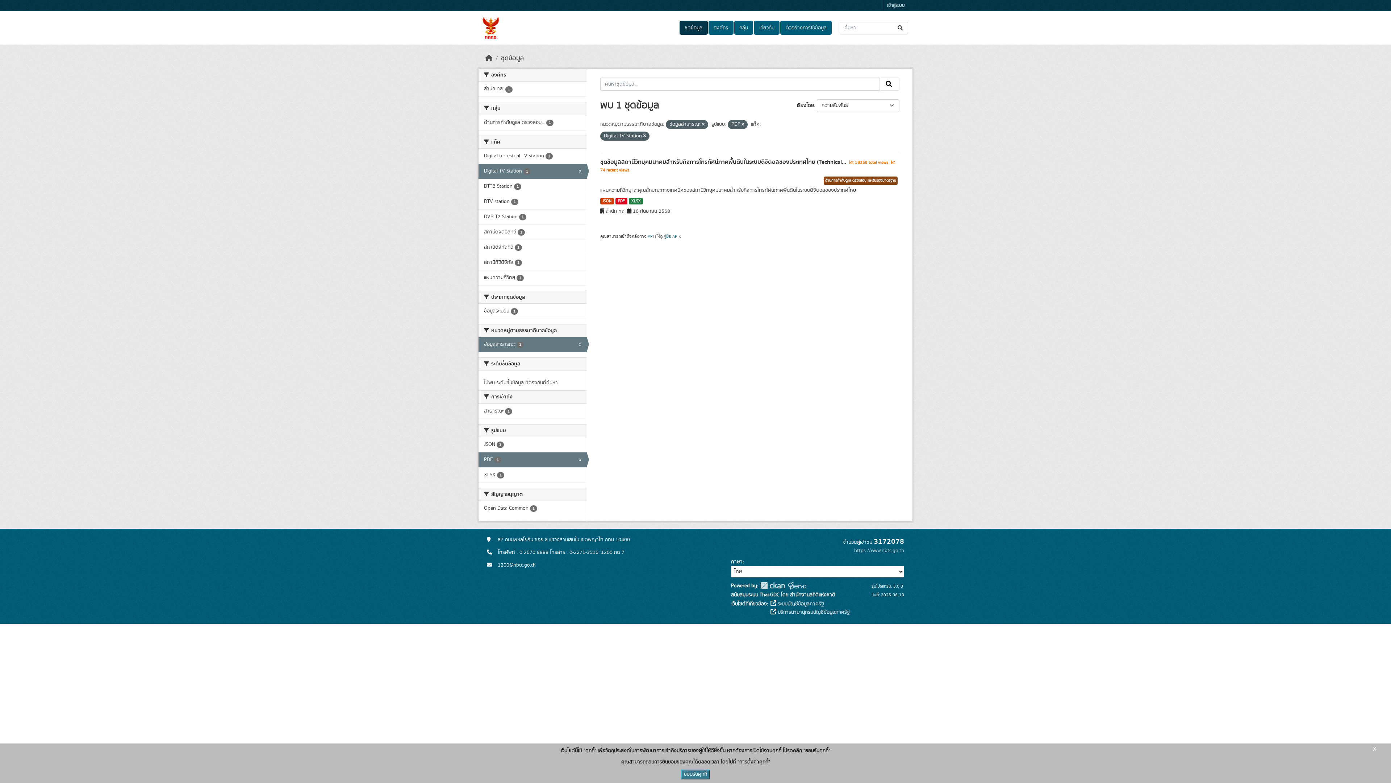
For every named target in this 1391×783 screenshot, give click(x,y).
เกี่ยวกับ (766, 28)
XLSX (636, 201)
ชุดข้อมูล (693, 28)
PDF (621, 201)
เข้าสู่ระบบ (896, 5)
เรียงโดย (805, 105)
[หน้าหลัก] (489, 58)
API (651, 236)
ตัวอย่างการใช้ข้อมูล (806, 28)
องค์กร (721, 28)
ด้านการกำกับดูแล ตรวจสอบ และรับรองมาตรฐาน (860, 180)
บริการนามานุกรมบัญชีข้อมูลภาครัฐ (813, 612)
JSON (606, 201)
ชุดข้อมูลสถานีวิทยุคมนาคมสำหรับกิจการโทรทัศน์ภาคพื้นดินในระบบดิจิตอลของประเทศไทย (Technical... (724, 162)
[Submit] (900, 28)
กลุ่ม (743, 28)
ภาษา (737, 562)
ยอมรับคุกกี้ (695, 774)
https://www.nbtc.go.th (879, 550)
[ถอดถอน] (703, 125)
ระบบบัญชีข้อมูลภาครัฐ (800, 604)
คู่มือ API (671, 236)
